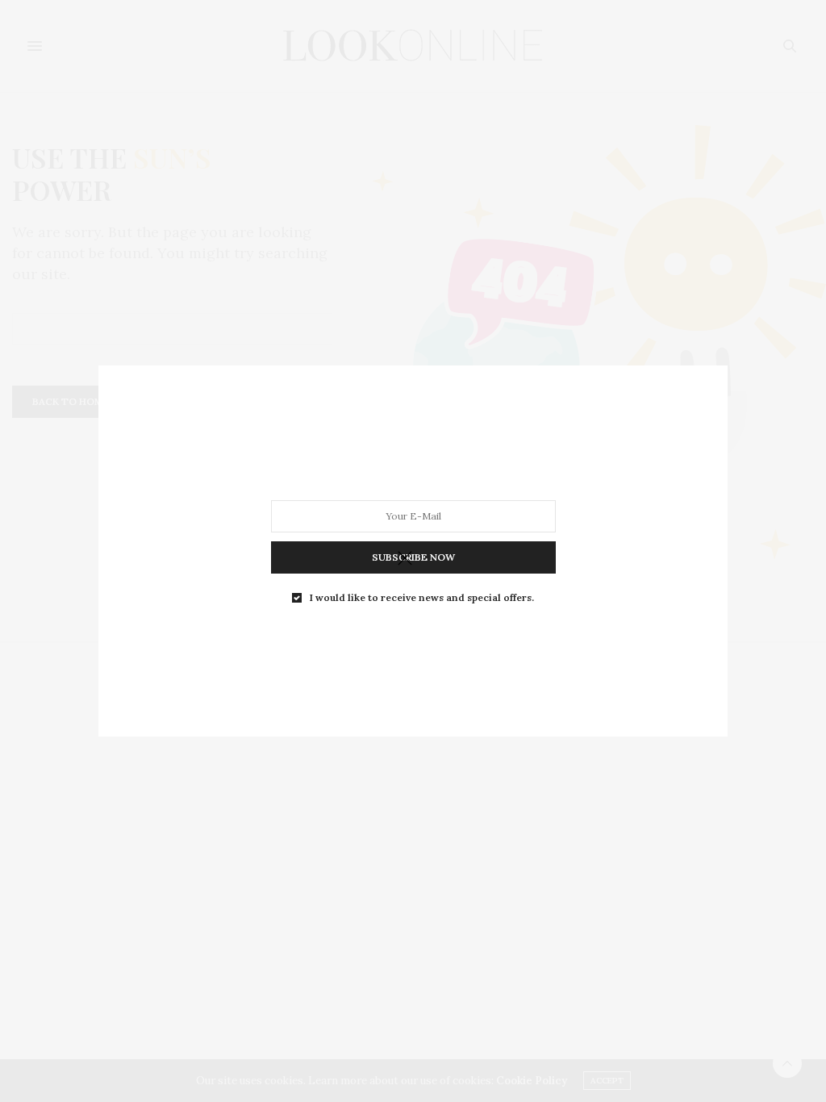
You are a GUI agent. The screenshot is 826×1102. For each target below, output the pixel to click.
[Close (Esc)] (405, 559)
